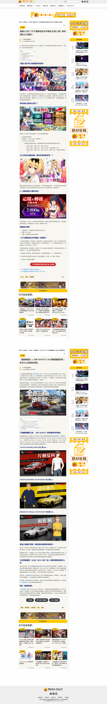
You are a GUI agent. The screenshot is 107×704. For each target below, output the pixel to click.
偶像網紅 (61, 6)
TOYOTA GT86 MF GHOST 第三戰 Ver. (29, 422)
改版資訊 (33, 607)
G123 (36, 45)
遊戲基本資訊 (23, 58)
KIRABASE (70, 6)
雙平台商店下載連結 (41, 600)
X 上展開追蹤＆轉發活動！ (25, 57)
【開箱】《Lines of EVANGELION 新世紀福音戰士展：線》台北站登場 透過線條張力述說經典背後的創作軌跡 (81, 64)
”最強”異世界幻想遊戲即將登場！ (26, 53)
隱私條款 (47, 697)
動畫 (27, 276)
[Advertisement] (53, 21)
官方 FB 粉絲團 (54, 600)
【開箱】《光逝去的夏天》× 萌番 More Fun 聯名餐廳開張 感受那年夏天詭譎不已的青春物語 (81, 78)
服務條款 (40, 697)
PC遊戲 (30, 22)
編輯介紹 (53, 697)
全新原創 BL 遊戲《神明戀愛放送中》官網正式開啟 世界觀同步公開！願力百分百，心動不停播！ (81, 91)
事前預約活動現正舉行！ (25, 54)
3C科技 (37, 6)
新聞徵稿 (60, 697)
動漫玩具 (52, 6)
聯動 (42, 376)
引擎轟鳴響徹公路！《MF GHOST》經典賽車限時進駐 (29, 421)
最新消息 (22, 6)
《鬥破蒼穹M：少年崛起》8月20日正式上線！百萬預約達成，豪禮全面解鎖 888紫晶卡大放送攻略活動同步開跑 (81, 104)
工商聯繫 (66, 697)
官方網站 (30, 600)
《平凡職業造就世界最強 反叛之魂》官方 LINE (32, 271)
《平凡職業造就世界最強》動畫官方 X (30, 269)
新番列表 (45, 6)
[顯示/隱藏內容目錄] (33, 51)
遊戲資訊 (29, 6)
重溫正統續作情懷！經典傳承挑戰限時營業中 (28, 426)
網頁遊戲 (32, 276)
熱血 (54, 374)
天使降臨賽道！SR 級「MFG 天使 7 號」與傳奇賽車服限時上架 (31, 427)
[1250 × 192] (43, 288)
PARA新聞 (26, 41)
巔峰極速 (36, 374)
